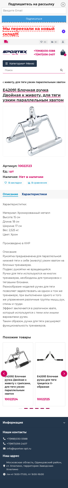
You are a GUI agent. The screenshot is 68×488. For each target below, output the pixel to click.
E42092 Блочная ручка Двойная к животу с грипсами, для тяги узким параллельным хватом (17, 385)
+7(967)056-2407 (44, 54)
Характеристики (34, 194)
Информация (13, 422)
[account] (63, 42)
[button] (20, 408)
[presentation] (4, 374)
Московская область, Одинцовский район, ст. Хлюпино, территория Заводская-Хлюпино (34, 466)
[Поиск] (61, 70)
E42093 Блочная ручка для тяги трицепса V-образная (47, 381)
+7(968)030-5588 (44, 50)
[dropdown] (6, 42)
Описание (10, 194)
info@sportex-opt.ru (19, 448)
